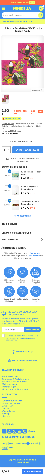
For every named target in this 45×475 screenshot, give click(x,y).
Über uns (6, 416)
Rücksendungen (9, 384)
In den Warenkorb (32, 471)
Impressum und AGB (11, 403)
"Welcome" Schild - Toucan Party (30, 202)
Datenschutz (8, 406)
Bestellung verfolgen (24, 360)
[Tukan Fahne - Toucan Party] (15, 175)
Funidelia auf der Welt (12, 400)
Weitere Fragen (9, 387)
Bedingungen (11, 338)
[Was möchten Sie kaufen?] (3, 8)
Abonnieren (32, 329)
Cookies (5, 408)
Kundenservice (24, 352)
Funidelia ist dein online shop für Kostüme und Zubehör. (22, 8)
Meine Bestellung (10, 376)
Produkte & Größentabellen (14, 381)
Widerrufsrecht (9, 411)
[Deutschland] (4, 431)
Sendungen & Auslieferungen (15, 379)
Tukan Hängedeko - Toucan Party (30, 187)
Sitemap (5, 413)
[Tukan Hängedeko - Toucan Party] (15, 190)
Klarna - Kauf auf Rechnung (15, 389)
